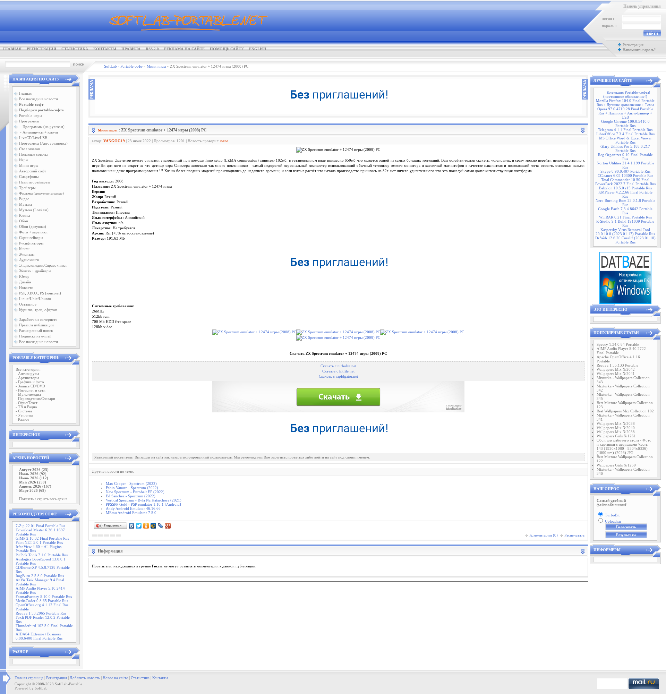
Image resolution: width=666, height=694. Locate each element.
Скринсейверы (31, 237)
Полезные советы (33, 154)
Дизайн (25, 282)
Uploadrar (613, 521)
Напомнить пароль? (639, 50)
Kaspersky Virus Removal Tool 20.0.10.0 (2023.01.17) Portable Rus (625, 232)
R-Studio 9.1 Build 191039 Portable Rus (625, 223)
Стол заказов (29, 149)
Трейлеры (27, 188)
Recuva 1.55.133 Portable (617, 365)
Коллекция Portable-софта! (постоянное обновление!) (626, 94)
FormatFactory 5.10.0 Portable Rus (44, 596)
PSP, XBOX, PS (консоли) (40, 293)
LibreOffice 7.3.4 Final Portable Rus (625, 134)
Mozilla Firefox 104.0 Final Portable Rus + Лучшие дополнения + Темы (625, 102)
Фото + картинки (33, 232)
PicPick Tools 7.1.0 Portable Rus (42, 555)
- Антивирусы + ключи (38, 132)
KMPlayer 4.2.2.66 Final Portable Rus (625, 194)
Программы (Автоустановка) (43, 143)
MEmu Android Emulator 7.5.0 (131, 513)
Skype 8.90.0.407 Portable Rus (625, 171)
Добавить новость (85, 678)
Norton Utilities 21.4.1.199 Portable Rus (625, 165)
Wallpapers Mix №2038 (616, 423)
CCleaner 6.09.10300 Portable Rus (625, 175)
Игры (23, 160)
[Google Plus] (168, 525)
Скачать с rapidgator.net (338, 376)
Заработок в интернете (38, 319)
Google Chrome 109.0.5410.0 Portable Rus (625, 123)
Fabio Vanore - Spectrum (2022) (132, 488)
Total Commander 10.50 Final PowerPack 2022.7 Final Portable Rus (625, 182)
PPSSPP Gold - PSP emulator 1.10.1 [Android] (143, 504)
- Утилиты (24, 415)
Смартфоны (29, 176)
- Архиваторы (27, 378)
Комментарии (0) (543, 535)
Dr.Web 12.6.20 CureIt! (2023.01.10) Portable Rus (625, 240)
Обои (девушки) (32, 226)
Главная (12, 49)
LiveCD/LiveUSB (33, 138)
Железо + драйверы (35, 271)
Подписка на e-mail (35, 336)
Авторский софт (32, 171)
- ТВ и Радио (26, 407)
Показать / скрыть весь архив (43, 499)
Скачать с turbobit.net (338, 366)
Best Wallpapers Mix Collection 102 (625, 411)
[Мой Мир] (153, 525)
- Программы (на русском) (42, 127)
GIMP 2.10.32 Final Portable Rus (42, 538)
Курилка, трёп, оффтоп (38, 310)
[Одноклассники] (146, 525)
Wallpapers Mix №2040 (616, 428)
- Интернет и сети (30, 390)
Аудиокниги (29, 260)
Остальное (27, 304)
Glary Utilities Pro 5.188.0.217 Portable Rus (625, 148)
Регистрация (41, 49)
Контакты (104, 49)
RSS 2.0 (152, 49)
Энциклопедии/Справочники (43, 265)
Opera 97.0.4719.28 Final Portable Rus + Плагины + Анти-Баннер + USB (625, 113)
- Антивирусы (27, 373)
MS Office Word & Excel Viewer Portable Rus (625, 140)
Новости (26, 287)
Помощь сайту (227, 49)
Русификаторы (31, 243)
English (257, 49)
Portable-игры (30, 115)
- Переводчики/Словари (35, 398)
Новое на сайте (115, 678)
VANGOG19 (114, 141)
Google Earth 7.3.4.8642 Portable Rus (625, 211)
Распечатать (574, 535)
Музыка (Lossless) (34, 210)
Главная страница (29, 678)
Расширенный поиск (36, 330)
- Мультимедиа (28, 394)
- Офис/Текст (26, 403)
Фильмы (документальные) (41, 193)
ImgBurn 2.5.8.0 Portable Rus (40, 576)
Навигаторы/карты (34, 182)
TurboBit (612, 515)
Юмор (24, 276)
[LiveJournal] (160, 525)
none (224, 141)
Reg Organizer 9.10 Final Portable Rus (625, 157)
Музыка (25, 204)
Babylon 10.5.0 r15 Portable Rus (625, 188)
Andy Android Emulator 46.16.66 (133, 508)
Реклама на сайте (184, 49)
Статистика (74, 49)
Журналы (26, 254)
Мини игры (28, 165)
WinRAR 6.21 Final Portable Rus (625, 217)
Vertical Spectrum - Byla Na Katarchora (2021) (143, 500)
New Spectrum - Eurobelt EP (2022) (135, 492)
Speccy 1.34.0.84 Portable (618, 344)
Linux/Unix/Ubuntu (35, 299)
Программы (29, 121)
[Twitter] (139, 525)
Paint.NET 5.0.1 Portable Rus (39, 542)
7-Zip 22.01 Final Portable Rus (40, 526)
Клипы (24, 215)
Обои (23, 221)
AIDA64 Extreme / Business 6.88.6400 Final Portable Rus (39, 636)
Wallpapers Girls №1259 (616, 465)
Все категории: (28, 369)
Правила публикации (36, 325)
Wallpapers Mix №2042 (616, 369)
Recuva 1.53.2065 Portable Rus (41, 613)
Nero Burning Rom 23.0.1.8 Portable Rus (625, 202)
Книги (24, 249)
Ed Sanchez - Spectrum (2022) (130, 496)
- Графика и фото (30, 382)
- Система (24, 411)
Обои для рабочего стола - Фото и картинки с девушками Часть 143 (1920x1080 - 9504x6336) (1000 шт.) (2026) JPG (624, 446)
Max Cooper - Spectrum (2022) (131, 483)
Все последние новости (38, 99)
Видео (24, 199)
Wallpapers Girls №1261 (616, 436)
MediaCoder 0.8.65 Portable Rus (42, 601)
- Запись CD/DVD (30, 386)
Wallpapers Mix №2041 (616, 373)
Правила (130, 49)
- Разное (22, 419)
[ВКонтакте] (131, 525)
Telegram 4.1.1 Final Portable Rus (625, 130)
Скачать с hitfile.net (338, 371)
